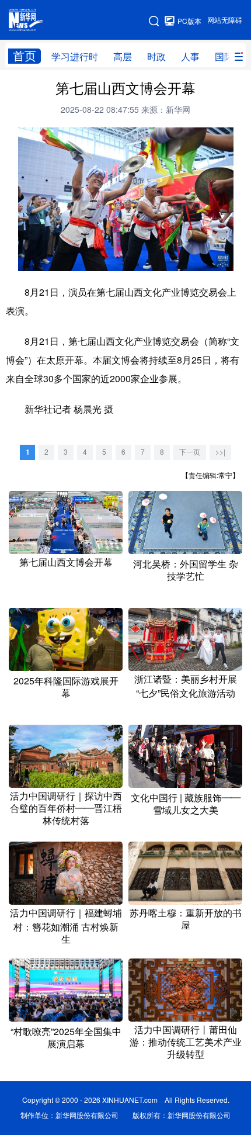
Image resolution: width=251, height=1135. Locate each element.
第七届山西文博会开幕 (66, 562)
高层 (122, 56)
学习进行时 (74, 56)
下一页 (189, 452)
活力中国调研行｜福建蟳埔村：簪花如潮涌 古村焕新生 (66, 926)
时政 (156, 56)
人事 (190, 56)
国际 (224, 56)
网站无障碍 (224, 20)
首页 (24, 56)
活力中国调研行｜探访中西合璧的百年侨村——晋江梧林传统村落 (66, 808)
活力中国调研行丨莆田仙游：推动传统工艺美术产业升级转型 (186, 1042)
